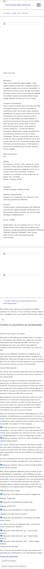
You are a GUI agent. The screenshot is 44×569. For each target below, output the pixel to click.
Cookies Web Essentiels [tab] (8, 368)
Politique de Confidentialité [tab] (9, 546)
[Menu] (37, 5)
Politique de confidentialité (9, 556)
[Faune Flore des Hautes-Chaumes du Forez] (18, 5)
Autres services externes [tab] (8, 467)
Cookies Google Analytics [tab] (9, 441)
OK (3, 319)
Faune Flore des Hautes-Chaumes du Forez (24, 301)
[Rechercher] (32, 5)
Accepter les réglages (9, 561)
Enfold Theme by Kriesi (9, 303)
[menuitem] (32, 5)
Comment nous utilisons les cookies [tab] (12, 333)
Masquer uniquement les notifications (14, 566)
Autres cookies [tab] (5, 520)
